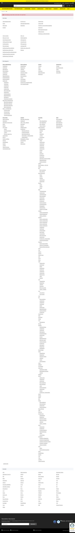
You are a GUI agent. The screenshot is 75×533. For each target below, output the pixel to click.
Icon (39, 291)
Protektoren (23, 129)
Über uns (22, 35)
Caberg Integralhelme (44, 212)
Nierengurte (6, 97)
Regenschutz (42, 199)
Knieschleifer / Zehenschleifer (27, 135)
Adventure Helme (24, 72)
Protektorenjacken (43, 430)
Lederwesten (5, 135)
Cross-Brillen (42, 435)
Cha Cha (40, 478)
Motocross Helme (43, 420)
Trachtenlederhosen (6, 148)
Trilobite (40, 459)
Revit (57, 494)
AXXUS (39, 163)
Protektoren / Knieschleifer (45, 238)
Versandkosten (23, 41)
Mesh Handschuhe (7, 107)
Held (39, 261)
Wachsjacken (5, 69)
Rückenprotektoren (25, 130)
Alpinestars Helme (59, 472)
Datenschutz (40, 21)
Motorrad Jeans (43, 340)
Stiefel (41, 151)
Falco (39, 248)
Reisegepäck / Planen (25, 138)
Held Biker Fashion (6, 486)
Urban (39, 69)
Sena (39, 446)
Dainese (39, 217)
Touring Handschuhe (8, 115)
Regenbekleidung (6, 75)
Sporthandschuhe (59, 67)
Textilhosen (5, 67)
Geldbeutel (23, 120)
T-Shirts (5, 132)
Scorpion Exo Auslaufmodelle (26, 82)
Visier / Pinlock (42, 125)
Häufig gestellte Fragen (7, 41)
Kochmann (40, 317)
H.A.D (39, 258)
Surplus (4, 143)
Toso (39, 457)
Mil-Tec (4, 137)
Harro (39, 259)
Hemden (41, 178)
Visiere (22, 77)
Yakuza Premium (6, 147)
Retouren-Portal (6, 37)
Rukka (39, 400)
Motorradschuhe (7, 90)
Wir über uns (23, 21)
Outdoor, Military (6, 138)
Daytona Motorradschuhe (44, 246)
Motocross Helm (43, 287)
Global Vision (40, 255)
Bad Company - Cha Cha (43, 165)
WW (39, 505)
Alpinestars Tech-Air (7, 474)
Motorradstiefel (43, 196)
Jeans (41, 276)
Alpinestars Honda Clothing (45, 158)
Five (39, 250)
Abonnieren (33, 524)
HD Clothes (5, 127)
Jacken (5, 129)
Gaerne (39, 251)
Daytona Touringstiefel (44, 245)
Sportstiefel (42, 232)
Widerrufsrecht (41, 31)
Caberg (39, 210)
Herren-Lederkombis (44, 219)
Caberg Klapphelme (43, 214)
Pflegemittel (42, 346)
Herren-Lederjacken (43, 222)
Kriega (39, 318)
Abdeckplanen (42, 207)
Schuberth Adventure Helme (45, 441)
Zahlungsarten (23, 39)
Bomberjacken (42, 129)
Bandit (39, 166)
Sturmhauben (23, 80)
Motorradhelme (43, 299)
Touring (39, 66)
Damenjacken (42, 322)
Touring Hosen (7, 111)
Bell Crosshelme (43, 169)
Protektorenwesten (25, 132)
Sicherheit (41, 153)
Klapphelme (23, 67)
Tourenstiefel (42, 233)
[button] (67, 6)
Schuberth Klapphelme (44, 438)
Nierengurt (23, 124)
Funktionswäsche (6, 79)
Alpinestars (5, 120)
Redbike (39, 374)
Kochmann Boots (41, 488)
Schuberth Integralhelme (44, 439)
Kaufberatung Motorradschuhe (8, 54)
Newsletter (23, 25)
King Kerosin (40, 313)
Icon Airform (42, 292)
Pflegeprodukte (24, 127)
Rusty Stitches (41, 408)
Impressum (40, 27)
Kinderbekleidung (6, 77)
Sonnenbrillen (23, 140)
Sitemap (22, 50)
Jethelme (22, 69)
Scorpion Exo (41, 413)
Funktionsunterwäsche (44, 240)
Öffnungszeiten (23, 43)
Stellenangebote (24, 37)
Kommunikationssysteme (44, 449)
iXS (39, 297)
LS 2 (39, 320)
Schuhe (41, 150)
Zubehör (41, 277)
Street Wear (42, 156)
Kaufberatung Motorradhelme (8, 48)
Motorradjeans (5, 71)
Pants (41, 132)
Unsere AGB (40, 23)
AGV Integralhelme (43, 120)
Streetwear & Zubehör (8, 98)
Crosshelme (23, 71)
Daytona (40, 241)
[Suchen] (63, 6)
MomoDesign (40, 349)
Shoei (39, 451)
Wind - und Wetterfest (7, 108)
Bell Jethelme (42, 171)
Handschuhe (6, 92)
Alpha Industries (6, 119)
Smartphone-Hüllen (43, 369)
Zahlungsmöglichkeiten (25, 23)
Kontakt (70, 3)
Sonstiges (4, 503)
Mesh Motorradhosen (8, 103)
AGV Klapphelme (43, 122)
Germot (39, 253)
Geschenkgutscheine (57, 3)
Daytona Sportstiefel (44, 243)
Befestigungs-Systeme (44, 371)
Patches (4, 140)
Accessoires (42, 137)
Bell (39, 168)
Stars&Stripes (5, 142)
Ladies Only (5, 80)
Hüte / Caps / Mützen (25, 122)
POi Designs (40, 366)
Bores (22, 476)
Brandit (4, 125)
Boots (4, 124)
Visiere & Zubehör (43, 444)
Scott (39, 425)
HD (56, 484)
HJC (39, 279)
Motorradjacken (43, 382)
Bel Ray (57, 474)
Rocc (4, 496)
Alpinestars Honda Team (7, 122)
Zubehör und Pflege (43, 209)
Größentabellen (6, 43)
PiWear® (40, 364)
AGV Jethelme (42, 124)
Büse (39, 189)
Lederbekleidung (43, 194)
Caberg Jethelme (43, 215)
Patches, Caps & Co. (8, 134)
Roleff (39, 397)
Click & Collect (5, 35)
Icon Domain (42, 294)
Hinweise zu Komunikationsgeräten (45, 25)
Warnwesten (23, 143)
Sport (39, 67)
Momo (57, 490)
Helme (41, 140)
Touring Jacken (7, 110)
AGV (39, 119)
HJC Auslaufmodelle (24, 84)
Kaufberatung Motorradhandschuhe (9, 52)
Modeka (39, 325)
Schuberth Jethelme (43, 443)
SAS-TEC (40, 412)
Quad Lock (40, 367)
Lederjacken (5, 72)
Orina (39, 363)
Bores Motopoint (41, 173)
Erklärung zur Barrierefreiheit (43, 33)
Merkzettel (67, 3)
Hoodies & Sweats (7, 130)
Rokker (39, 395)
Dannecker (5, 480)
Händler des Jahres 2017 (25, 48)
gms (39, 256)
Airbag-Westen (24, 137)
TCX (39, 456)
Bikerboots (40, 74)
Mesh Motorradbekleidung (8, 100)
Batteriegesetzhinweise (42, 29)
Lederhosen (5, 74)
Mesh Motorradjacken (8, 102)
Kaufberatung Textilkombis (8, 56)
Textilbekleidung (43, 191)
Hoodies (41, 130)
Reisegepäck (42, 205)
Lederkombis (6, 89)
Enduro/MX (58, 72)
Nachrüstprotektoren (26, 134)
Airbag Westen (42, 230)
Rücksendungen (6, 45)
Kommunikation (23, 75)
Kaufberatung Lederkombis (8, 50)
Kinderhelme (23, 74)
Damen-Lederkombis (44, 220)
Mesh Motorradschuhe (8, 105)
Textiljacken (5, 66)
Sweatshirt (42, 134)
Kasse (63, 3)
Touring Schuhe (7, 113)
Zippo (4, 507)
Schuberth (40, 436)
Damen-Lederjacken (43, 225)
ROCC (39, 394)
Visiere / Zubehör (43, 289)
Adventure (40, 71)
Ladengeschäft (23, 45)
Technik (22, 142)
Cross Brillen (23, 79)
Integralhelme (23, 66)
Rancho (22, 494)
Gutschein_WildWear (7, 484)
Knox (39, 315)
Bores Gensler (41, 476)
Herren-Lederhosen (43, 223)
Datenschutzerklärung (15, 520)
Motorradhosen (43, 384)
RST (39, 399)
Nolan (39, 351)
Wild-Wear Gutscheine (25, 119)
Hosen (41, 184)
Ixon (39, 295)
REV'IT (39, 376)
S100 (39, 410)
